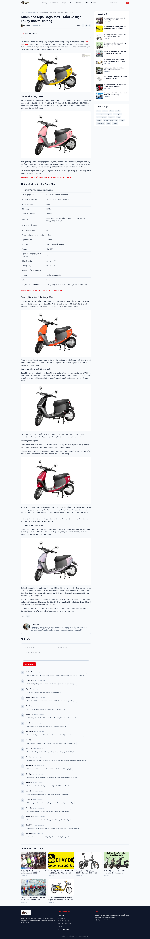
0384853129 (105, 920)
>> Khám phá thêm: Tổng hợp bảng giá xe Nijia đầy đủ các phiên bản (46, 177)
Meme (98, 111)
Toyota (108, 123)
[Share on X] (86, 25)
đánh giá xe (108, 114)
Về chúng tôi (61, 918)
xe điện (104, 117)
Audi (111, 120)
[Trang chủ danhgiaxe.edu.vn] (25, 3)
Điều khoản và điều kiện (64, 923)
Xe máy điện (32, 12)
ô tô (115, 114)
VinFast (122, 120)
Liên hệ (60, 926)
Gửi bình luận (29, 664)
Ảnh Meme (111, 117)
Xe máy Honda (100, 123)
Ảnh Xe (78, 3)
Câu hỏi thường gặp (63, 929)
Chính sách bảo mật (63, 921)
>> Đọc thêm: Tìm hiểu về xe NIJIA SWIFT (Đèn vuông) (41, 290)
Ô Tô (71, 3)
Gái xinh (106, 120)
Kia (116, 120)
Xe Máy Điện (54, 3)
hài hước (105, 111)
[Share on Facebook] (83, 25)
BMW (98, 117)
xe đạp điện (100, 114)
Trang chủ (64, 3)
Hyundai (115, 123)
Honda (111, 111)
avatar (118, 117)
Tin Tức (86, 3)
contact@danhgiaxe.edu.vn (107, 917)
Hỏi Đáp (94, 3)
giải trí (119, 114)
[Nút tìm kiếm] (127, 3)
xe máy (117, 111)
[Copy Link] (89, 25)
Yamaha (99, 120)
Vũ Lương (35, 624)
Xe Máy (44, 3)
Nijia (28, 616)
